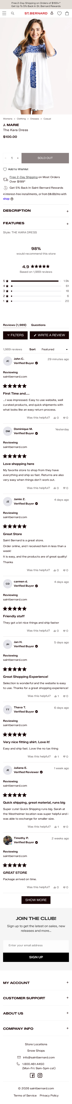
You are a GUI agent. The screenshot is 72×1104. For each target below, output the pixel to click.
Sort (32, 349)
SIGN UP (36, 957)
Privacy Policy (49, 1095)
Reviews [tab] (14, 325)
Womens (7, 119)
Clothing (21, 119)
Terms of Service (25, 1095)
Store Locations (36, 1044)
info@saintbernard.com (39, 1057)
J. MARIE (11, 125)
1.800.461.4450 (33, 1064)
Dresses (34, 119)
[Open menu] (4, 13)
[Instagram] (40, 1075)
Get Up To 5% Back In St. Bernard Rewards (36, 6)
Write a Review (53, 336)
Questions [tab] (38, 325)
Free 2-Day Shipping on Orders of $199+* (36, 3)
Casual (47, 119)
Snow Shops (36, 1050)
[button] (36, 281)
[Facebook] (32, 1075)
